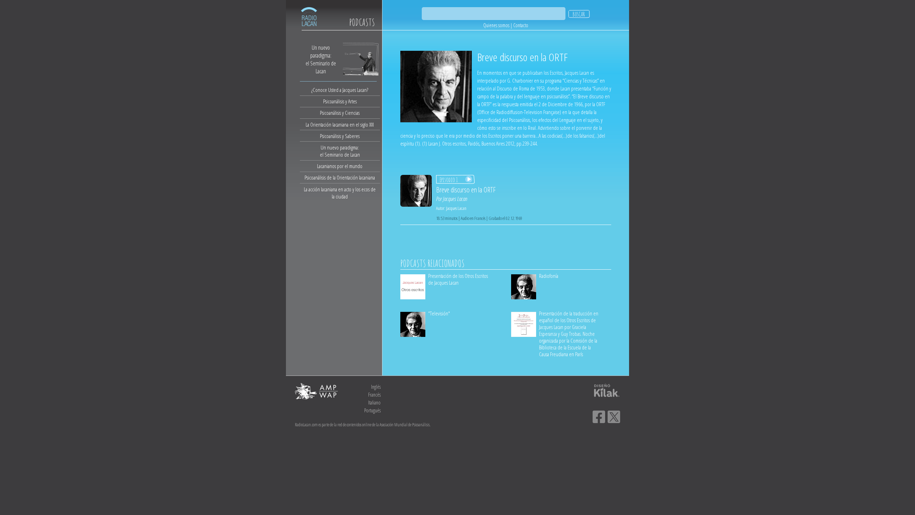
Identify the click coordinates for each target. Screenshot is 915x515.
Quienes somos (496, 25)
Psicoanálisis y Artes (340, 101)
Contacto (520, 25)
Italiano (374, 402)
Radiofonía (548, 275)
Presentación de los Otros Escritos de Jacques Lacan (458, 279)
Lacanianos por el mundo (339, 166)
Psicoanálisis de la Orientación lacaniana (340, 177)
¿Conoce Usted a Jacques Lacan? (339, 89)
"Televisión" (439, 313)
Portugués (372, 410)
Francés (374, 394)
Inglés (376, 386)
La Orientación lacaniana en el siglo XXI (340, 124)
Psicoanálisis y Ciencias (340, 112)
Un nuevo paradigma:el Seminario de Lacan (340, 151)
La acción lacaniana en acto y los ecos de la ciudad (340, 193)
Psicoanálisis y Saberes (340, 135)
